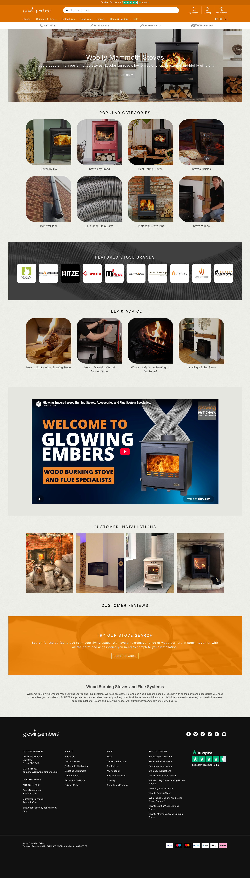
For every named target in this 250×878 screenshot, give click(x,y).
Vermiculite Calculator (160, 761)
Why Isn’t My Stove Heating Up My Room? (167, 782)
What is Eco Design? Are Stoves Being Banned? (165, 799)
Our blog (207, 13)
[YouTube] (224, 734)
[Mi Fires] (114, 273)
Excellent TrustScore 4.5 (112, 2)
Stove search (221, 13)
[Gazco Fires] (48, 273)
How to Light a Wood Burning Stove (164, 808)
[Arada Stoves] (26, 273)
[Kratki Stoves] (92, 273)
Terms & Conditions (75, 780)
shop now (125, 74)
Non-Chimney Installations (162, 775)
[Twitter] (195, 734)
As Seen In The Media (76, 766)
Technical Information (160, 766)
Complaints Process (117, 785)
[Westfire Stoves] (201, 273)
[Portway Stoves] (157, 273)
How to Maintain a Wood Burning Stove (166, 816)
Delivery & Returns (116, 761)
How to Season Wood (160, 793)
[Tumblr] (217, 734)
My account (193, 13)
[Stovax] (179, 273)
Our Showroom (73, 761)
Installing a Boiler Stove (161, 788)
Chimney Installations (160, 770)
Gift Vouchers (72, 775)
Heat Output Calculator (161, 756)
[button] (219, 19)
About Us (69, 756)
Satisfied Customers (75, 770)
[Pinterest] (203, 734)
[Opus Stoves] (136, 273)
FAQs (109, 756)
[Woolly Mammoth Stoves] (223, 273)
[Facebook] (188, 734)
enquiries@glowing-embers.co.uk (40, 771)
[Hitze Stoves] (70, 273)
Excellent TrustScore (205, 764)
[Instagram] (210, 734)
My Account (113, 770)
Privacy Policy (72, 785)
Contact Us (113, 766)
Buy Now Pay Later (116, 775)
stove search (125, 656)
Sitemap (111, 780)
